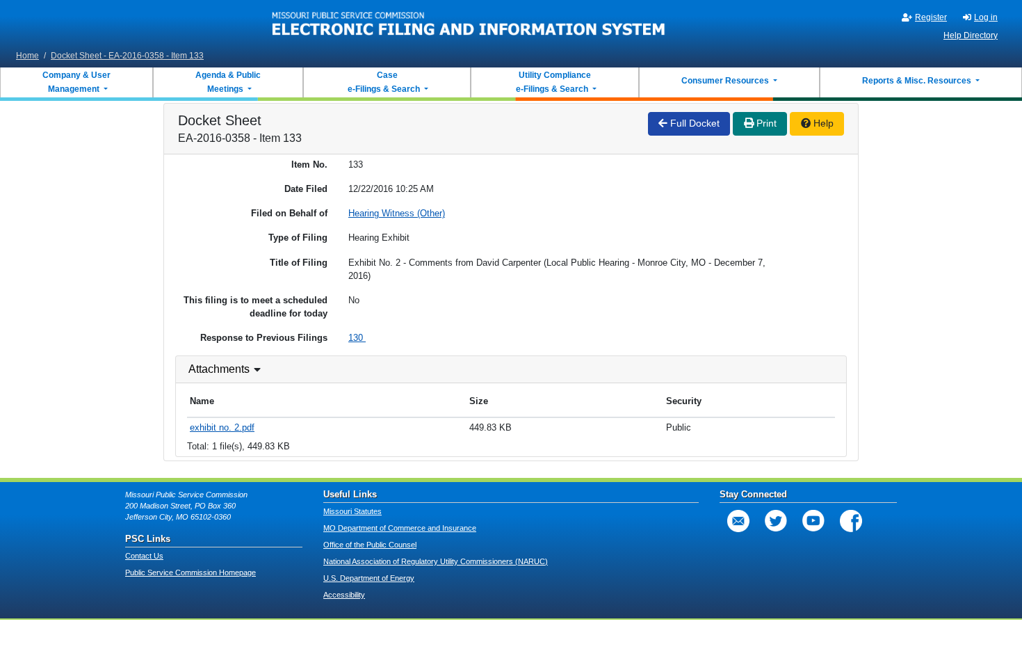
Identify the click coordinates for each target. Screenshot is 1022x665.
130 (357, 337)
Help (822, 123)
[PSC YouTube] (813, 521)
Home (27, 56)
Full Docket (693, 123)
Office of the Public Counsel (369, 544)
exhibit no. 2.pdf (222, 427)
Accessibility (344, 595)
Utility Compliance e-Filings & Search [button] (553, 82)
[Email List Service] (738, 521)
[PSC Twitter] (776, 521)
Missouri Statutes (352, 511)
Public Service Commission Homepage (190, 572)
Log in (986, 17)
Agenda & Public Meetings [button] (228, 82)
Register (931, 17)
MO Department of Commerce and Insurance (399, 528)
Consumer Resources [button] (726, 81)
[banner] (469, 23)
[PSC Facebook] (851, 521)
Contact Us (144, 556)
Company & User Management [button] (76, 82)
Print (765, 123)
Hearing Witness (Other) (396, 213)
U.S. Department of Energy (368, 578)
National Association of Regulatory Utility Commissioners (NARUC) (435, 561)
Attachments (219, 369)
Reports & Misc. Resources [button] (917, 81)
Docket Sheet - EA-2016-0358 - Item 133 (127, 56)
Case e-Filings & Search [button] (384, 82)
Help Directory (970, 35)
